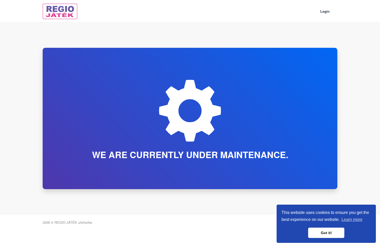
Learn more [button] (351, 219)
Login (325, 11)
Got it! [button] (326, 233)
